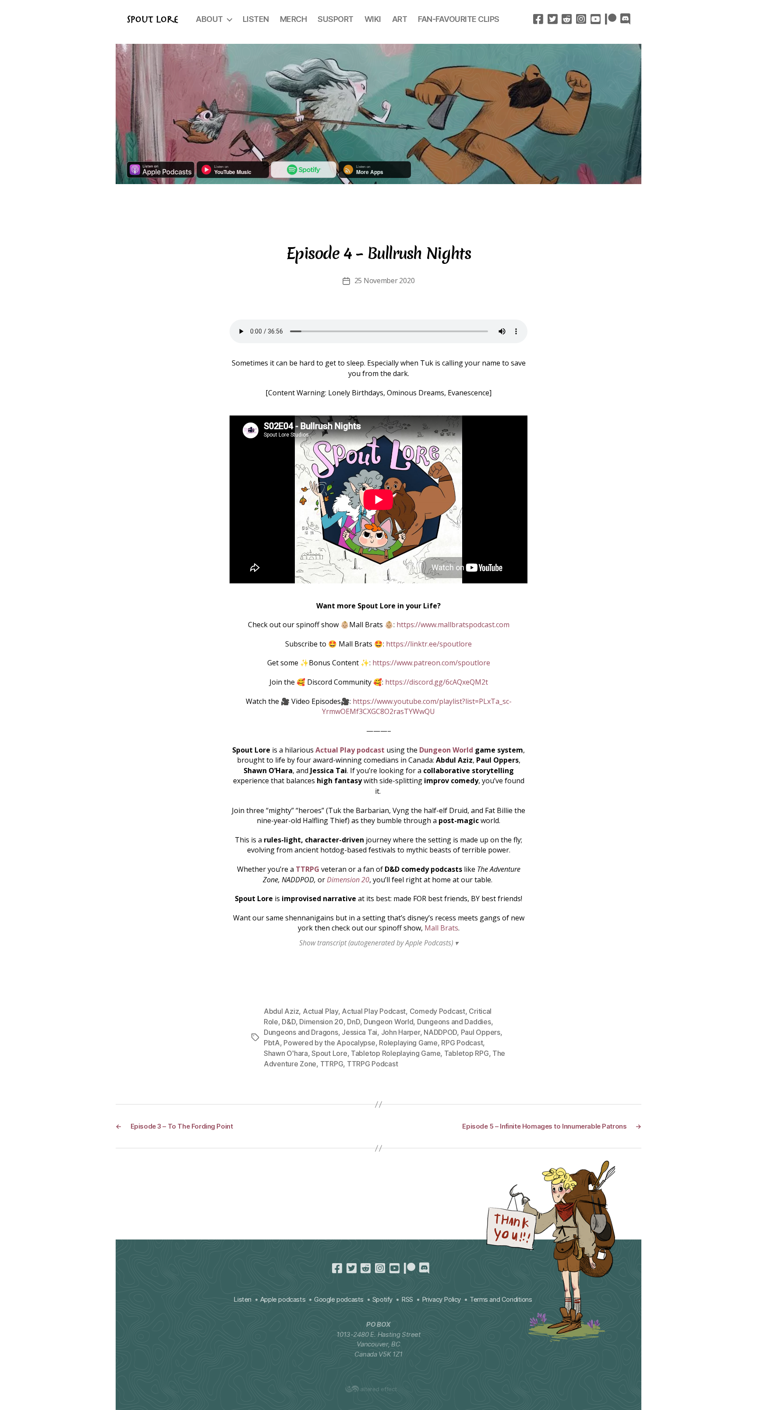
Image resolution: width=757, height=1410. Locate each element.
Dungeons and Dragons (301, 1032)
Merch (293, 19)
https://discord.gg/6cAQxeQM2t (436, 682)
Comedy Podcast (437, 1011)
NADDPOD (440, 1032)
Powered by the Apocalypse (329, 1042)
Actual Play (320, 1011)
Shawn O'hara (286, 1053)
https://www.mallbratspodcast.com (452, 624)
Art (399, 19)
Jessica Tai (359, 1032)
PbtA (272, 1042)
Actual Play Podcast (374, 1011)
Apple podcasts (282, 1299)
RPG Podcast (462, 1042)
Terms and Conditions (501, 1299)
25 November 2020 (384, 280)
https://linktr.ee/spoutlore (429, 644)
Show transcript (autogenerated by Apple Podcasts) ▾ (378, 943)
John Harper (400, 1032)
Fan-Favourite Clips (458, 19)
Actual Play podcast (350, 750)
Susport (336, 19)
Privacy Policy (441, 1299)
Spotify (382, 1299)
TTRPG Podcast (372, 1063)
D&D (288, 1021)
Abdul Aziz (281, 1011)
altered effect (378, 1388)
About (209, 19)
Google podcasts (339, 1299)
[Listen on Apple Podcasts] (161, 175)
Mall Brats (441, 928)
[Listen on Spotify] (303, 175)
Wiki (372, 19)
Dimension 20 (348, 879)
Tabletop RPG (466, 1053)
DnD (353, 1021)
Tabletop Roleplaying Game (395, 1053)
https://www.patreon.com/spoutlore (431, 663)
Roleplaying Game (408, 1042)
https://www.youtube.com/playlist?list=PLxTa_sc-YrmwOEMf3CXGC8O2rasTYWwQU (417, 706)
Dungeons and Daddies (454, 1021)
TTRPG (307, 869)
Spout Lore (152, 19)
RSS (407, 1299)
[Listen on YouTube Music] (233, 175)
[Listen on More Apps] (375, 175)
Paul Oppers (480, 1032)
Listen (256, 19)
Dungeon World (446, 750)
